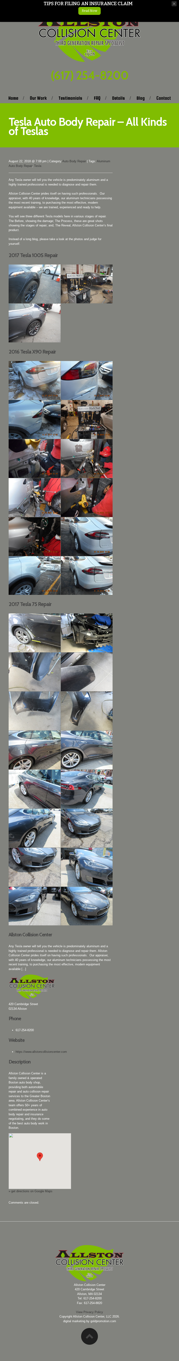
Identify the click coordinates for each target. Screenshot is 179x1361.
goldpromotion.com (103, 1321)
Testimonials (70, 98)
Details (118, 98)
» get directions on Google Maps (30, 1191)
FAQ (97, 98)
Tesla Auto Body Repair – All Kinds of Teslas (88, 126)
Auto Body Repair (74, 161)
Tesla (37, 166)
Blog (141, 98)
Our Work (38, 98)
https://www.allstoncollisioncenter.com (41, 1051)
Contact (163, 98)
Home (13, 98)
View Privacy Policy (89, 1312)
